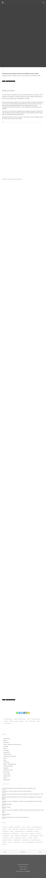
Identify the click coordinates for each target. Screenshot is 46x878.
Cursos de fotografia (35, 719)
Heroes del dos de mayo (20, 831)
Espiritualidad (6, 780)
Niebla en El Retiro (6, 807)
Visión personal (7, 776)
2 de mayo (5, 827)
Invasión (37, 831)
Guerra (12, 831)
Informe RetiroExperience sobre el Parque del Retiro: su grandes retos (18, 788)
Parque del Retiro (32, 721)
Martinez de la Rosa (34, 835)
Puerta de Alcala (17, 842)
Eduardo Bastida (30, 829)
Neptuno (25, 837)
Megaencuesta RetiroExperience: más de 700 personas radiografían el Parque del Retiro (22, 797)
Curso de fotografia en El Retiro (20, 719)
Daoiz (9, 829)
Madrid (15, 34)
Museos (5, 740)
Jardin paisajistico (15, 833)
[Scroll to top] (44, 875)
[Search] (40, 2)
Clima (28, 827)
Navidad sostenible (6, 804)
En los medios (6, 774)
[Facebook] (19, 713)
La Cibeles (32, 833)
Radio (23, 842)
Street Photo (6, 762)
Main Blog (23, 852)
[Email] (26, 713)
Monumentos (21, 721)
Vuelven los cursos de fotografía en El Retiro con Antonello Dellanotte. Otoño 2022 (22, 801)
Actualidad (6, 750)
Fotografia (11, 721)
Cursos (28, 719)
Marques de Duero (24, 835)
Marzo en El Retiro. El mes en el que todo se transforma (15, 817)
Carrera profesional (8, 766)
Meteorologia (6, 837)
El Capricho (38, 829)
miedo (11, 837)
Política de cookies (23, 869)
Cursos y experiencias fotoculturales (12, 744)
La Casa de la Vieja (24, 833)
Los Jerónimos (6, 835)
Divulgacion (15, 829)
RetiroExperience (7, 723)
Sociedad (5, 746)
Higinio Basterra (29, 831)
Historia (5, 748)
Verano (4, 844)
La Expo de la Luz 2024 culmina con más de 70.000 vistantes (16, 791)
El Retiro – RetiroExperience (9, 764)
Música (5, 778)
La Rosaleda (38, 833)
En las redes (6, 772)
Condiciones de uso (23, 866)
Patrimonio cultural (37, 34)
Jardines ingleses (6, 833)
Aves (23, 827)
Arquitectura (6, 752)
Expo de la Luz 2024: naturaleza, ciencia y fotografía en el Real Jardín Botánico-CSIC (22, 794)
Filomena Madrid (6, 814)
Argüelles (11, 827)
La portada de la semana (9, 756)
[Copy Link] (29, 713)
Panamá (35, 837)
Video (4, 760)
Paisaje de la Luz (7, 754)
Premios (10, 842)
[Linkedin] (24, 713)
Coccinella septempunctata (36, 827)
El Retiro (6, 721)
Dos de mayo (22, 829)
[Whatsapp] (17, 713)
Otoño (26, 721)
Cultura (5, 829)
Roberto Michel (39, 842)
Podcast (5, 842)
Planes (38, 721)
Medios (41, 835)
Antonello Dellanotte (23, 35)
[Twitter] (22, 713)
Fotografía (30, 34)
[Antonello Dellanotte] (3, 3)
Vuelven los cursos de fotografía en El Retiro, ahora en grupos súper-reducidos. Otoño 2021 (23, 810)
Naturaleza (11, 34)
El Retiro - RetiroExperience (22, 34)
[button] (43, 2)
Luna (11, 835)
